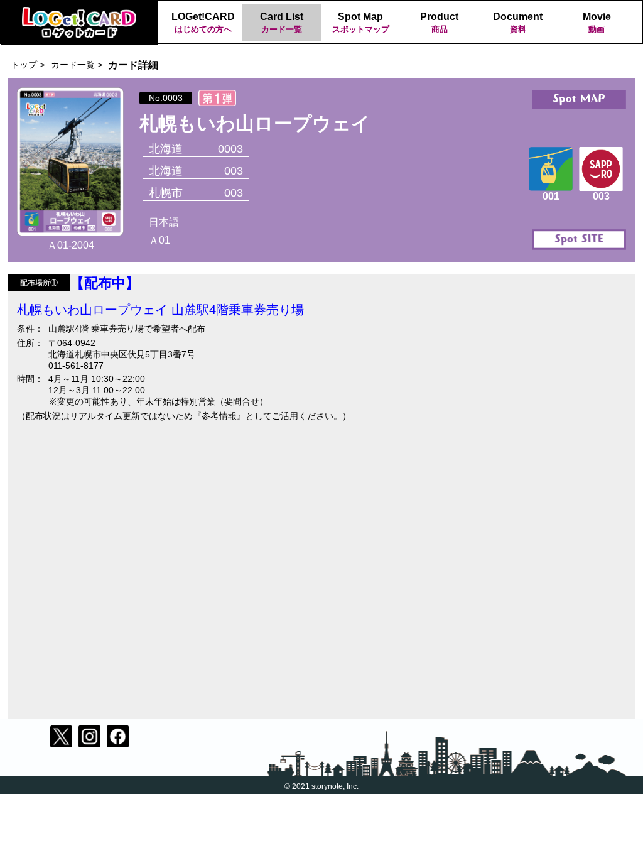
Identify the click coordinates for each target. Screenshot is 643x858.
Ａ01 (159, 240)
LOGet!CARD (203, 22)
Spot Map (360, 22)
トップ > (28, 65)
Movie (597, 22)
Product (439, 22)
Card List (281, 22)
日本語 (164, 222)
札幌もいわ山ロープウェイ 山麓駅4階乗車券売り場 (160, 310)
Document (518, 22)
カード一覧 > (76, 65)
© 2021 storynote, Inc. (321, 786)
